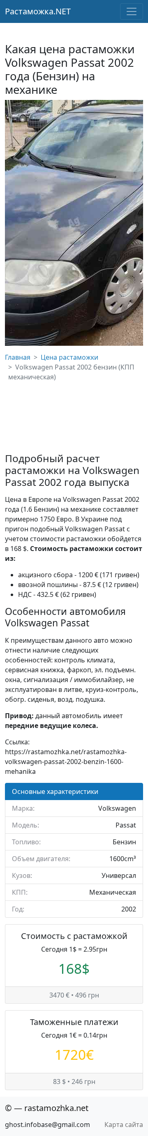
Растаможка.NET (38, 11)
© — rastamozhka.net (46, 1107)
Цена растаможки (69, 357)
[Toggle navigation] (131, 11)
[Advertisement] (74, 417)
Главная (17, 357)
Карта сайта (123, 1124)
